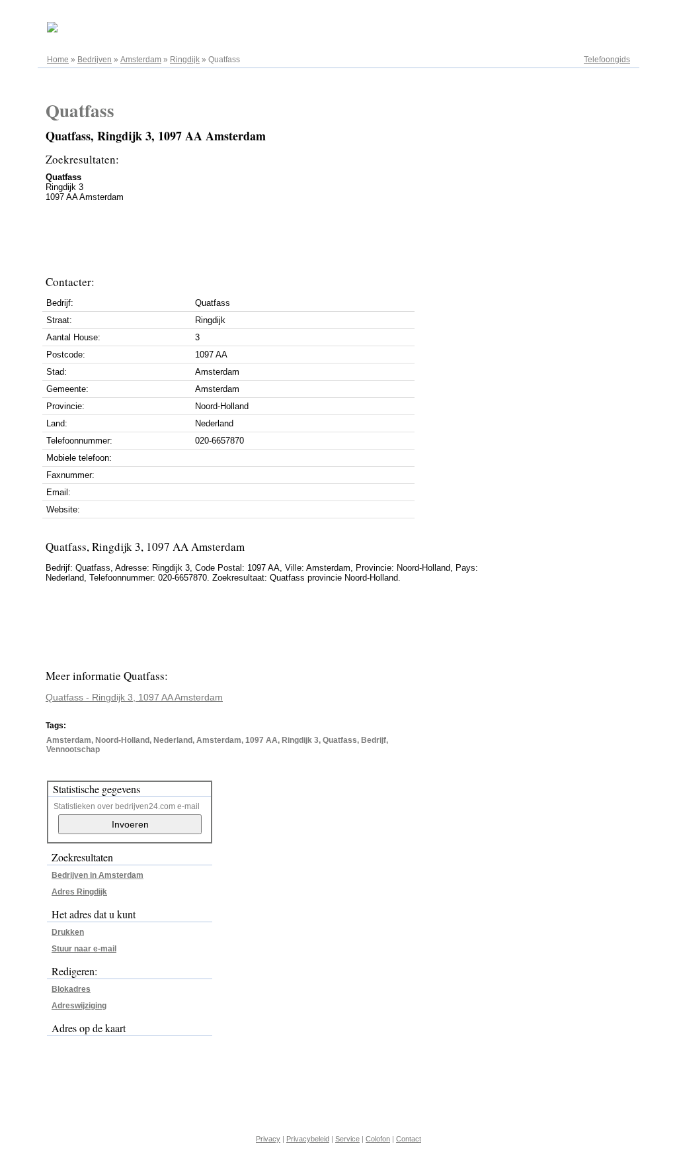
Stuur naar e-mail (84, 948)
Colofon (378, 1139)
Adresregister (606, 14)
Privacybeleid (307, 1139)
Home (58, 59)
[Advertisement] (286, 235)
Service (347, 1139)
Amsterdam (140, 59)
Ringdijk (185, 59)
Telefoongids (607, 59)
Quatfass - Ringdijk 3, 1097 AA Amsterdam (134, 697)
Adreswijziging (79, 1005)
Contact (408, 1139)
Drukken (68, 932)
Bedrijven (94, 59)
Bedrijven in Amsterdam (97, 875)
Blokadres (71, 989)
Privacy (268, 1139)
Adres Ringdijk (79, 891)
